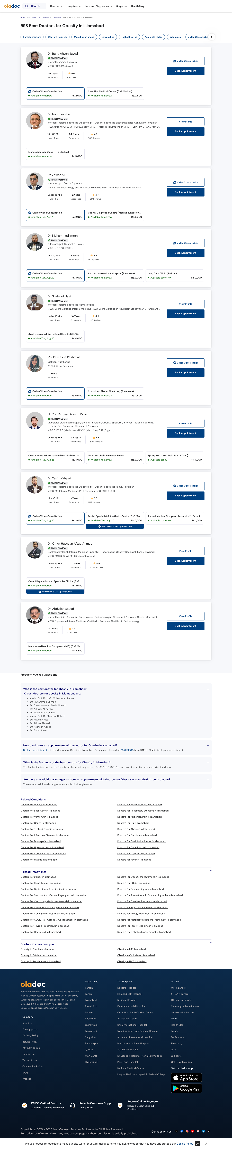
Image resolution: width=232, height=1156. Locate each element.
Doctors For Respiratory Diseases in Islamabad (143, 810)
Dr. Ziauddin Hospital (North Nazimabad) (139, 1055)
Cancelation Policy (32, 1066)
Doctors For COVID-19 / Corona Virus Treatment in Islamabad (54, 919)
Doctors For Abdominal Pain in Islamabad (43, 853)
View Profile (185, 121)
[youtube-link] (192, 1131)
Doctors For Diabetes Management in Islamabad (144, 931)
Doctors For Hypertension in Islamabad (42, 847)
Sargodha (90, 1037)
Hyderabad (91, 1062)
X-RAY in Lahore (180, 994)
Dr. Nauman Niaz (59, 114)
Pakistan (32, 18)
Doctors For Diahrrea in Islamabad (136, 853)
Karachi (89, 987)
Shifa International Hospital (132, 1024)
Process (26, 1078)
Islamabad (44, 18)
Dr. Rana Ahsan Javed (63, 54)
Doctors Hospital (126, 987)
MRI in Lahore (178, 987)
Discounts (175, 36)
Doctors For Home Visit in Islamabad (41, 931)
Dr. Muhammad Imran (63, 236)
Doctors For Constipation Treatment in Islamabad (48, 913)
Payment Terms (31, 1047)
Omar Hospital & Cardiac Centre (135, 1012)
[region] (117, 37)
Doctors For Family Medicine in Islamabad (140, 925)
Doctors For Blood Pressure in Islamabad (139, 804)
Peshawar (90, 1018)
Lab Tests (176, 1055)
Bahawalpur (91, 1043)
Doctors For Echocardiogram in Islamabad (140, 889)
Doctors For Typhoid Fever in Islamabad (42, 829)
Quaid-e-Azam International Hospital (137, 1031)
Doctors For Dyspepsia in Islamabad (41, 841)
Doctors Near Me (57, 36)
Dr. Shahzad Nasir (60, 296)
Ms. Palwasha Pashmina (64, 357)
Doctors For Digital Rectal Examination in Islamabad (49, 889)
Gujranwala (91, 1024)
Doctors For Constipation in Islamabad (138, 847)
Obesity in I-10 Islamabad (131, 949)
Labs (173, 1049)
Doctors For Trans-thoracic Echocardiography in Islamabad (150, 895)
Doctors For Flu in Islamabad (133, 822)
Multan (89, 1012)
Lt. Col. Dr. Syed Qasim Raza (67, 414)
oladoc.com (71, 1133)
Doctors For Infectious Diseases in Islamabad (45, 835)
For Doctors (177, 1037)
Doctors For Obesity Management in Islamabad (143, 876)
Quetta (89, 1049)
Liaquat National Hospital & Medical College (141, 1074)
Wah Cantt (91, 1055)
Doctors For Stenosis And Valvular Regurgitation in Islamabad (54, 895)
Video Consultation (198, 36)
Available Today (153, 36)
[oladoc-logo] (12, 6)
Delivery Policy (30, 1035)
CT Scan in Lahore (181, 1000)
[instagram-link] (187, 1131)
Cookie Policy (185, 1143)
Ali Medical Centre (127, 1018)
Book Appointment (185, 70)
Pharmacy (176, 1043)
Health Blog (177, 1024)
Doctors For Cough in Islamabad (38, 822)
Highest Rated (129, 36)
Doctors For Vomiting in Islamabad (39, 816)
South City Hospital (127, 1049)
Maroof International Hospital (133, 1043)
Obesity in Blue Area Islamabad (38, 949)
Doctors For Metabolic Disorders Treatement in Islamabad (149, 919)
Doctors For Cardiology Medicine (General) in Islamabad (51, 901)
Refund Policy (29, 1041)
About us (27, 1023)
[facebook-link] (181, 1131)
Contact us (28, 1054)
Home (23, 18)
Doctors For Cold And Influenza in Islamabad (141, 841)
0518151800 (127, 750)
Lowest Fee (108, 36)
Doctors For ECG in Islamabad (133, 882)
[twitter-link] (176, 1131)
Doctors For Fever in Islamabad (134, 859)
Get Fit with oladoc (181, 1062)
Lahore (89, 994)
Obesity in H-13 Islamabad (132, 961)
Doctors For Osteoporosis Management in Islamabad (50, 907)
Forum (174, 1031)
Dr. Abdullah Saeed (61, 609)
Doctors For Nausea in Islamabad (39, 804)
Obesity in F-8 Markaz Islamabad (39, 955)
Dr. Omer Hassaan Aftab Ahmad (70, 544)
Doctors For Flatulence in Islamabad (137, 835)
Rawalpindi (91, 1006)
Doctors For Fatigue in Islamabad (39, 859)
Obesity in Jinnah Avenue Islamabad (41, 961)
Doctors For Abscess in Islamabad (136, 829)
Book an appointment (35, 750)
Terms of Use (29, 1060)
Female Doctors (32, 36)
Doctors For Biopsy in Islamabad (38, 876)
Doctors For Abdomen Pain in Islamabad (139, 816)
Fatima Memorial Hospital (131, 1006)
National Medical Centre (130, 1068)
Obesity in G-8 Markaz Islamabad (136, 955)
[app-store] (186, 1078)
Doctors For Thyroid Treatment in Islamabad (45, 925)
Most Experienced (84, 36)
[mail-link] (198, 1131)
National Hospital (126, 1000)
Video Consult (187, 61)
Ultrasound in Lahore (182, 1012)
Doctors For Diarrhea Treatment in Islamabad (142, 901)
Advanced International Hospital (135, 1037)
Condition (56, 18)
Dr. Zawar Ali (56, 175)
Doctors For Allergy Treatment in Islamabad (141, 913)
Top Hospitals (124, 981)
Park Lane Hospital (127, 1062)
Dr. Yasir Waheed (59, 478)
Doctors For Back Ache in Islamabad (40, 810)
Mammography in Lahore (185, 1006)
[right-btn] (211, 37)
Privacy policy (30, 1029)
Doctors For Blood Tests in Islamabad (41, 882)
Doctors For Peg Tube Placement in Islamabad (142, 907)
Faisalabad (91, 1031)
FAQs (25, 1072)
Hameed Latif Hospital (129, 994)
